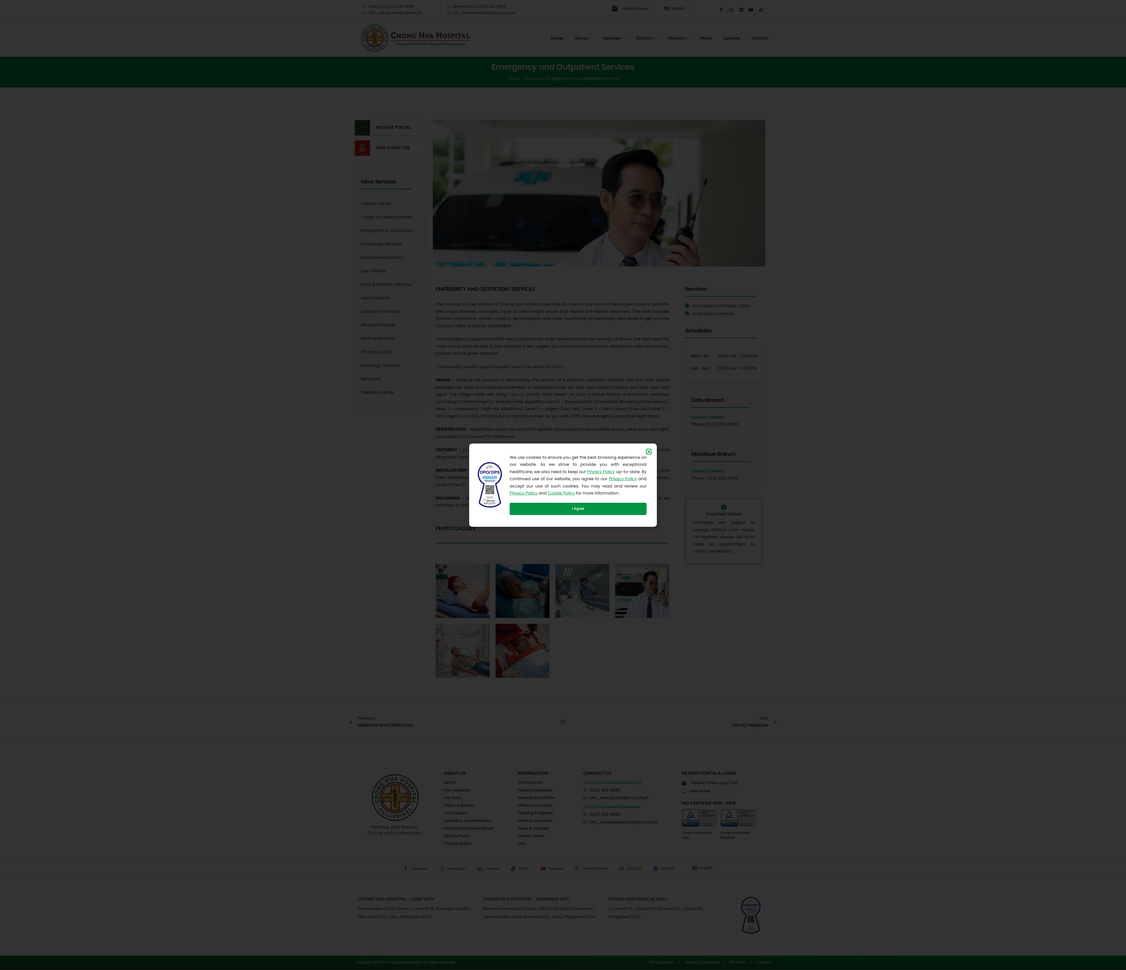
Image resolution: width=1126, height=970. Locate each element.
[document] (563, 485)
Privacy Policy (601, 472)
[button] (649, 451)
